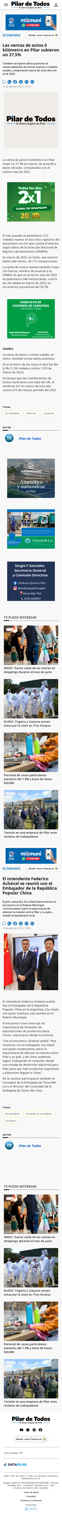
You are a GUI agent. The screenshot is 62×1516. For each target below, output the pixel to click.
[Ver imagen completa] (54, 937)
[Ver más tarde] (4, 82)
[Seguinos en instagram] (34, 1430)
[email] (26, 82)
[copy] (32, 82)
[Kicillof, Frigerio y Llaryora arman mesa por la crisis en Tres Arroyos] (31, 698)
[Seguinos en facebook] (40, 1430)
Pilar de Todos (30, 439)
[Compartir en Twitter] (21, 82)
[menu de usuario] (55, 5)
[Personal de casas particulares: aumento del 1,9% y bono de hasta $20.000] (31, 752)
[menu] (6, 5)
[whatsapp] (9, 82)
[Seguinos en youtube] (21, 1430)
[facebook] (15, 82)
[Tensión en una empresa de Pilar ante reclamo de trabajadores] (31, 809)
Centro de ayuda (31, 1492)
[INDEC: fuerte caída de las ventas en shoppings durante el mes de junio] (31, 645)
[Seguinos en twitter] (28, 1430)
